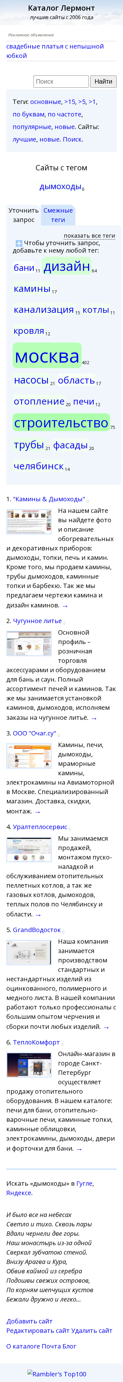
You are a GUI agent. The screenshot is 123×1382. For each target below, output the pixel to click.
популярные (32, 126)
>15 (69, 101)
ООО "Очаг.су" (34, 733)
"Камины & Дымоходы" (49, 499)
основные (45, 101)
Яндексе (18, 1193)
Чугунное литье (37, 620)
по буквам (28, 114)
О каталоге (23, 1346)
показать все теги (89, 235)
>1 (92, 101)
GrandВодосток (37, 930)
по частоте (64, 114)
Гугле (84, 1183)
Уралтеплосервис (40, 826)
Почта (51, 1346)
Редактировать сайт (38, 1330)
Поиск (72, 139)
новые (65, 126)
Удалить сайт (92, 1330)
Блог (69, 1346)
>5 (81, 101)
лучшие (24, 139)
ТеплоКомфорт (36, 1042)
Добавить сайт (29, 1321)
